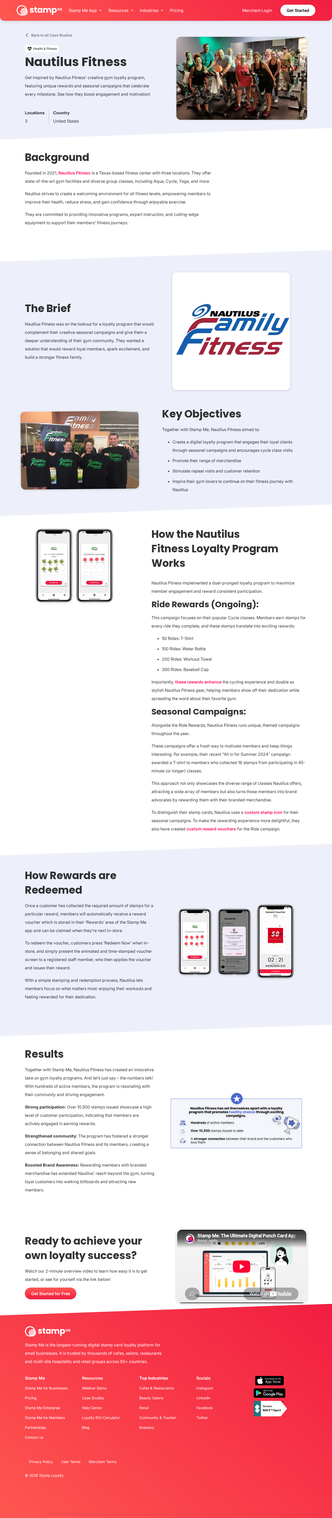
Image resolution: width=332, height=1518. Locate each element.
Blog (85, 1427)
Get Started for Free (50, 1293)
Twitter (202, 1418)
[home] (39, 10)
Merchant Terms (102, 1461)
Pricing (176, 10)
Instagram (204, 1388)
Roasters (146, 1427)
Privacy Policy (41, 1461)
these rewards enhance (198, 681)
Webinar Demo (94, 1388)
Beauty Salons (151, 1398)
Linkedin (203, 1398)
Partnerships (35, 1427)
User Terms (70, 1461)
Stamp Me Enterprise (42, 1408)
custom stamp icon (263, 812)
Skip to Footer (1, 1)
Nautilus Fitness (75, 172)
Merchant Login (257, 10)
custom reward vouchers (211, 828)
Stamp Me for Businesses (46, 1388)
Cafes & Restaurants (156, 1388)
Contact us (34, 1437)
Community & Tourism (157, 1418)
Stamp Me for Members (45, 1418)
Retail (144, 1408)
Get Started (298, 10)
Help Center (92, 1408)
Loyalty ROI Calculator (101, 1418)
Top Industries (153, 1378)
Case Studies (93, 1398)
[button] (84, 10)
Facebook (204, 1408)
